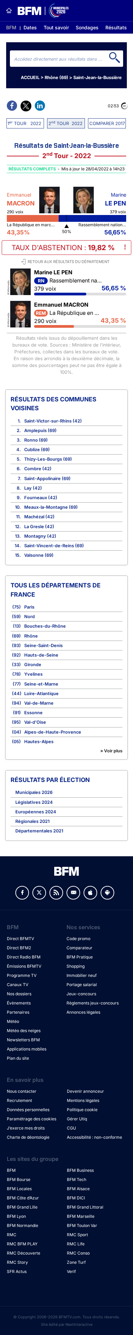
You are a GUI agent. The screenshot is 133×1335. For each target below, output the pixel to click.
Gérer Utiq (77, 1118)
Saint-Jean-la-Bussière (97, 77)
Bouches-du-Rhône (45, 626)
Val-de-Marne (39, 703)
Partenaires (18, 1012)
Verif (71, 1271)
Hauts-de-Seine (41, 655)
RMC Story (17, 1262)
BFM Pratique (79, 957)
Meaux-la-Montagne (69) (51, 507)
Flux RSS (56, 893)
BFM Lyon (16, 1216)
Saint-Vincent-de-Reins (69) (54, 545)
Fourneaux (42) (40, 497)
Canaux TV (17, 984)
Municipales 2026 (34, 792)
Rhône (31, 636)
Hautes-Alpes (39, 741)
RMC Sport (77, 1234)
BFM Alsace (78, 1188)
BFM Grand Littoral (85, 1207)
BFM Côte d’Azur (23, 1197)
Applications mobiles (26, 1049)
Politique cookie (82, 1109)
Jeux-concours (81, 993)
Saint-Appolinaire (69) (47, 478)
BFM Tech (76, 1179)
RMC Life (76, 1243)
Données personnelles (28, 1109)
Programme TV (21, 975)
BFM (11, 27)
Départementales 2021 (39, 830)
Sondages (87, 27)
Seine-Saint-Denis (43, 645)
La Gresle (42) (39, 526)
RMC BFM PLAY (22, 1243)
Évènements (19, 1003)
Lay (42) (33, 488)
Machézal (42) (39, 516)
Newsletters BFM (23, 1039)
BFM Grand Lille (22, 1207)
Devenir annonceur (85, 1091)
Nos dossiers (19, 993)
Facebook (22, 893)
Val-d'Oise (35, 722)
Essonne (33, 712)
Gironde (32, 664)
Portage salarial (81, 984)
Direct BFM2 (19, 947)
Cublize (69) (37, 449)
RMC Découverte (23, 1253)
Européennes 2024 (35, 811)
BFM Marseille (80, 1216)
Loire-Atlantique (41, 693)
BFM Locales (19, 1188)
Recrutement (19, 1100)
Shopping (75, 966)
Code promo (78, 938)
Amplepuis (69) (40, 430)
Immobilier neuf (81, 975)
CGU (71, 1128)
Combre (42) (37, 468)
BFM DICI (76, 1197)
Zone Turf (76, 1262)
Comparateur (79, 947)
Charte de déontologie (28, 1137)
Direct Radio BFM (24, 957)
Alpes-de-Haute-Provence (52, 732)
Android (107, 893)
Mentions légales (83, 1100)
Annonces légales (83, 1012)
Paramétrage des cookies (31, 1118)
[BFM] (8, 10)
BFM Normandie (22, 1225)
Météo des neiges (24, 1030)
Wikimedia (8, 286)
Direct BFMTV (20, 938)
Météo (13, 1021)
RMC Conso (78, 1253)
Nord (29, 616)
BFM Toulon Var (82, 1225)
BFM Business (80, 1170)
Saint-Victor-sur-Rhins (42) (53, 421)
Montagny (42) (40, 536)
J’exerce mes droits (26, 1128)
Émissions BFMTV (24, 966)
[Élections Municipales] (40, 10)
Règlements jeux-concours (92, 1003)
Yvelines (33, 674)
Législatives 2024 (34, 802)
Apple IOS (90, 893)
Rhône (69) (56, 77)
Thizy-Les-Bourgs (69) (48, 459)
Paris (29, 607)
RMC (11, 1234)
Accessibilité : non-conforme (94, 1137)
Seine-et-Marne (41, 684)
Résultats (116, 27)
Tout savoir (56, 27)
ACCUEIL (30, 77)
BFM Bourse (18, 1179)
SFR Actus (17, 1271)
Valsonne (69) (39, 555)
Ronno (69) (36, 440)
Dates (30, 27)
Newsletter (73, 893)
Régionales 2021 (32, 821)
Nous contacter (21, 1091)
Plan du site (18, 1058)
